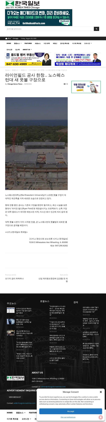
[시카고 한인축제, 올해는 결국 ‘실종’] (44, 360)
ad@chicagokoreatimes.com (24, 403)
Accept (70, 411)
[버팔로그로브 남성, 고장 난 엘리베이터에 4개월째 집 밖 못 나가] (44, 348)
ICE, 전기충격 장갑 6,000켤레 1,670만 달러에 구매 (23, 322)
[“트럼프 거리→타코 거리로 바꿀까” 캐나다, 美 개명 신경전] (11, 355)
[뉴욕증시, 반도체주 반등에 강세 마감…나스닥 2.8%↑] (77, 334)
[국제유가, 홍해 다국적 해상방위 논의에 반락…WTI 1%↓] (77, 356)
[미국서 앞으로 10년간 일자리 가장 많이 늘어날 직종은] (11, 310)
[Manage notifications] (101, 417)
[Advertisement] (86, 114)
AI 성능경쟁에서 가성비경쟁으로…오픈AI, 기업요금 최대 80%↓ (91, 346)
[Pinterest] (19, 89)
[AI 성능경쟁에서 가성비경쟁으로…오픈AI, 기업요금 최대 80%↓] (77, 345)
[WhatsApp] (25, 89)
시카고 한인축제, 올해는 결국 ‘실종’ (57, 359)
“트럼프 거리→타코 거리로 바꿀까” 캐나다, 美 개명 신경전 (24, 356)
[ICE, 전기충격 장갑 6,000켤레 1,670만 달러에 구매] (11, 321)
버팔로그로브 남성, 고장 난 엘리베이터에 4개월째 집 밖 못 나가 (58, 349)
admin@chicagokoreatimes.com (53, 386)
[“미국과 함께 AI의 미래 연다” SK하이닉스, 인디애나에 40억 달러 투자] (11, 344)
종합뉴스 (15, 70)
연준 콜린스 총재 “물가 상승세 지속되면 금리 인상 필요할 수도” (91, 310)
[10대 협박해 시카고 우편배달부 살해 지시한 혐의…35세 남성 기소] (44, 337)
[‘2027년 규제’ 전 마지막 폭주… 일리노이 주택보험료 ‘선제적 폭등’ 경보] (77, 320)
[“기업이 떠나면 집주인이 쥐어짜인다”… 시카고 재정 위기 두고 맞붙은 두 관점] (44, 323)
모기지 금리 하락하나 (14, 278)
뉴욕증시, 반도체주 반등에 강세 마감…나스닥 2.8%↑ (91, 334)
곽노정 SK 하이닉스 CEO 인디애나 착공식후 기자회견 (24, 333)
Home (7, 70)
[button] (101, 392)
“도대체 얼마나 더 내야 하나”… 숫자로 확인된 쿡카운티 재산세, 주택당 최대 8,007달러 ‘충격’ (57, 310)
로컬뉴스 (24, 70)
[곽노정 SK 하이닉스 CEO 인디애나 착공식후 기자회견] (11, 333)
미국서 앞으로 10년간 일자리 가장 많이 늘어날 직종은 (23, 311)
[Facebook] (7, 89)
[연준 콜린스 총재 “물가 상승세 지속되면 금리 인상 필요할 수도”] (77, 309)
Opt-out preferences (68, 417)
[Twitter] (13, 89)
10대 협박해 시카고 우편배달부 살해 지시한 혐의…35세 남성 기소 (57, 338)
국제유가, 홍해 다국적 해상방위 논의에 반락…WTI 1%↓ (91, 357)
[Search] (96, 29)
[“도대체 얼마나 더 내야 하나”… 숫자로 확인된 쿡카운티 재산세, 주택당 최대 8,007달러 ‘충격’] (44, 308)
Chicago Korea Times (14, 84)
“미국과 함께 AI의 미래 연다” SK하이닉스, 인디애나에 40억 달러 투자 (24, 345)
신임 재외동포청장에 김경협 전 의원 (53, 279)
